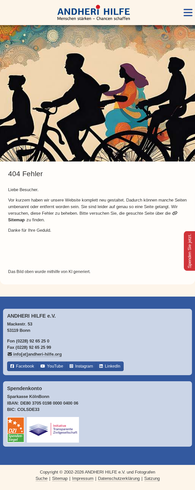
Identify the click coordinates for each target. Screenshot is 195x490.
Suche (41, 478)
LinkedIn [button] (112, 366)
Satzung (152, 478)
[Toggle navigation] (188, 12)
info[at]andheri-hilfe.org (37, 354)
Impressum (82, 478)
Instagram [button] (83, 366)
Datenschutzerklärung (119, 478)
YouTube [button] (54, 366)
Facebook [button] (24, 366)
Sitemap (60, 478)
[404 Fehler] (93, 12)
